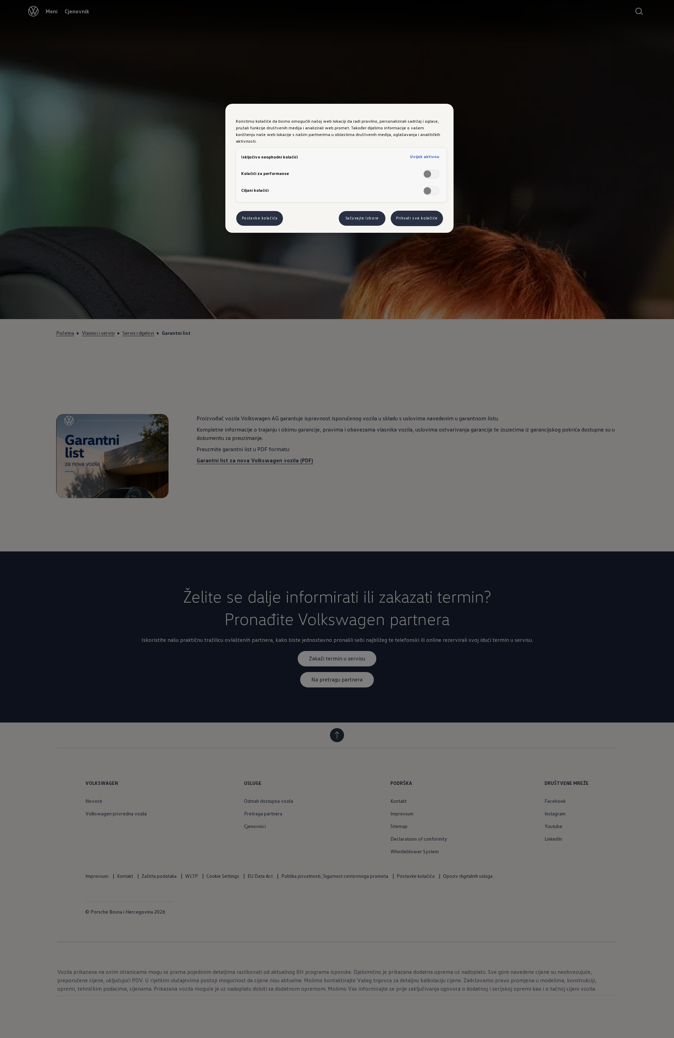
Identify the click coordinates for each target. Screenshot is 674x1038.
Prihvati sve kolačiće (417, 218)
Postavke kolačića (260, 218)
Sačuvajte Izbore (362, 218)
